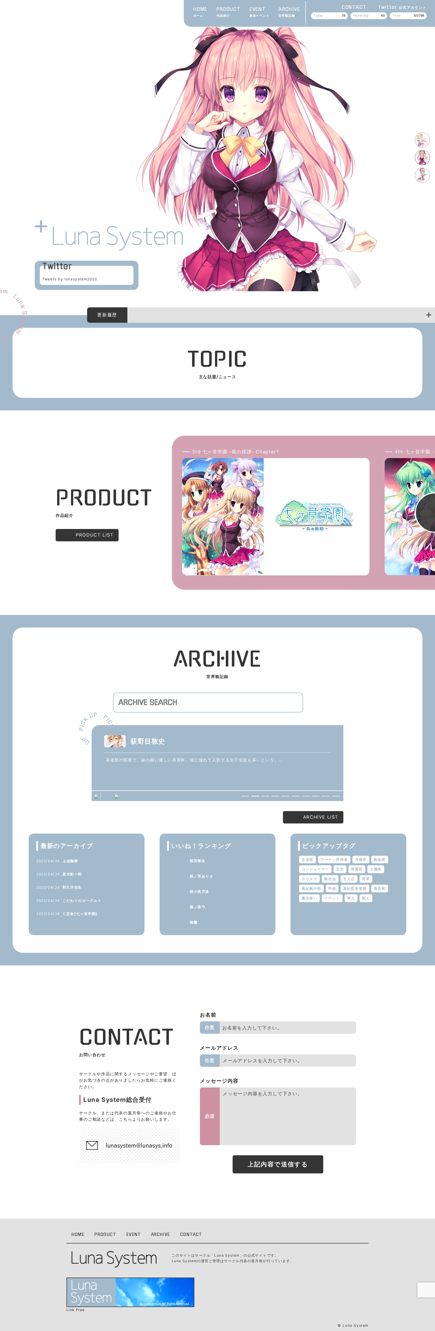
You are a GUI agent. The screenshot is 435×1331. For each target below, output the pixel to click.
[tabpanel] (251, 155)
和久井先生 (72, 887)
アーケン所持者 (334, 859)
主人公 (349, 879)
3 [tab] (259, 295)
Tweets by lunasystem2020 (69, 279)
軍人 (351, 898)
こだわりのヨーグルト (82, 900)
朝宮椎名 (197, 861)
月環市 (361, 859)
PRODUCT (228, 12)
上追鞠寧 (70, 861)
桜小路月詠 (199, 891)
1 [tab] (244, 295)
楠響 (194, 922)
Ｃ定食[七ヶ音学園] (80, 913)
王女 (340, 869)
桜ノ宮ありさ (201, 876)
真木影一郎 (72, 874)
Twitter (402, 7)
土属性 (376, 869)
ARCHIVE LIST (320, 817)
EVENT (259, 12)
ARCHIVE (289, 12)
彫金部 (380, 859)
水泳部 (307, 859)
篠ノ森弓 (197, 907)
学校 (332, 888)
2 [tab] (251, 295)
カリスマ (309, 879)
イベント (332, 898)
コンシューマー (315, 869)
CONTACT (354, 7)
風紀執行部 (311, 888)
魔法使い (309, 898)
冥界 (366, 879)
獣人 (366, 898)
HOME (200, 12)
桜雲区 (357, 869)
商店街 (380, 888)
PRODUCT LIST (95, 535)
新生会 (330, 879)
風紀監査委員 (355, 888)
